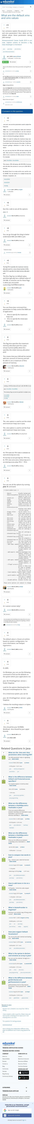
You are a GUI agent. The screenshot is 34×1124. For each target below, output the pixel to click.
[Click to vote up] (4, 24)
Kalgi (20, 871)
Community (5, 1069)
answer (6, 62)
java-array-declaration (25, 972)
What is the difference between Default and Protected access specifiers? (20, 779)
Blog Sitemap (5, 1074)
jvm (18, 771)
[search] (30, 6)
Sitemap (4, 1071)
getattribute (16, 998)
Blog (3, 1066)
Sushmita (28, 942)
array (15, 969)
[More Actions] (30, 62)
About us (4, 1056)
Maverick (22, 366)
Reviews (4, 1061)
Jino (20, 288)
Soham (27, 762)
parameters (12, 771)
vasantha (18, 82)
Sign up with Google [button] (13, 1110)
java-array (21, 969)
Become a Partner (22, 1064)
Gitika (20, 707)
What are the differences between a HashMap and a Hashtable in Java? (18, 805)
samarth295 (29, 963)
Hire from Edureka (22, 1066)
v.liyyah (21, 189)
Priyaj (18, 624)
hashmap (25, 825)
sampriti (28, 865)
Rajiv (18, 96)
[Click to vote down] (4, 28)
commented (7, 71)
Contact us (5, 1064)
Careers (20, 1056)
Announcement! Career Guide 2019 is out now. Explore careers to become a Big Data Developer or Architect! (17, 42)
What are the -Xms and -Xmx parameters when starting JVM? (20, 754)
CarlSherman (19, 102)
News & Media (5, 1059)
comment (13, 62)
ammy (17, 71)
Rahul (23, 847)
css (14, 924)
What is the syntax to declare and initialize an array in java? (19, 954)
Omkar (21, 586)
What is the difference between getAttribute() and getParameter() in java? (20, 980)
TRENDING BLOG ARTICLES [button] (10, 1091)
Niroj (27, 917)
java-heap (10, 49)
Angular (23, 917)
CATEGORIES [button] (6, 1087)
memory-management (19, 769)
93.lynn (19, 56)
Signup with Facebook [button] (14, 1115)
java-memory (18, 49)
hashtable (11, 827)
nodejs (19, 926)
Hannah (21, 402)
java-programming (13, 798)
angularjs (26, 926)
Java (15, 56)
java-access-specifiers (19, 795)
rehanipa (19, 252)
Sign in (24, 1120)
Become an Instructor (23, 1059)
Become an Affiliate (23, 1061)
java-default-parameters (8, 51)
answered (9, 189)
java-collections (17, 825)
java (4, 49)
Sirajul (28, 991)
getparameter (25, 998)
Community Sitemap (7, 1076)
